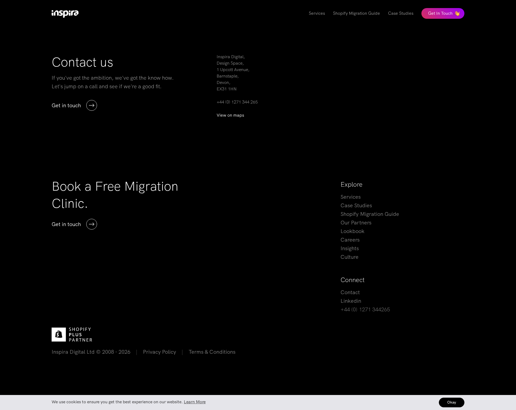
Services (351, 196)
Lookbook (352, 231)
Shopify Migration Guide (370, 213)
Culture (350, 256)
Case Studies (356, 205)
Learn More (195, 402)
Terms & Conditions (212, 351)
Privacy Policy (159, 351)
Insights (350, 248)
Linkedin (351, 300)
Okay (451, 402)
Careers (350, 239)
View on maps (230, 115)
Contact (350, 292)
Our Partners (356, 222)
